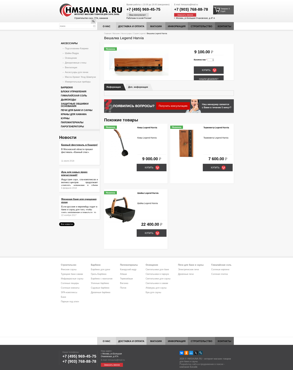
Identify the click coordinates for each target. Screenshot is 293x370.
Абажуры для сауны (156, 287)
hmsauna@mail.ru (189, 4)
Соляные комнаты (70, 287)
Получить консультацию (173, 105)
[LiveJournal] (201, 353)
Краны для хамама (74, 114)
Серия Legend (139, 33)
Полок (123, 287)
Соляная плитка (219, 274)
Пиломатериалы (72, 122)
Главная (107, 33)
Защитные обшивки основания (75, 105)
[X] (196, 353)
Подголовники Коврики (76, 48)
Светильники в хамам (157, 283)
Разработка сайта (189, 364)
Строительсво (68, 265)
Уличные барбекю (100, 283)
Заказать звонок (185, 15)
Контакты (224, 26)
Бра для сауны (153, 292)
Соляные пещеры (70, 283)
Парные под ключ (70, 301)
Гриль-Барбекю (98, 274)
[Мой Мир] (191, 353)
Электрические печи (188, 269)
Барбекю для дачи (100, 269)
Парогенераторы (72, 126)
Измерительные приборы (78, 81)
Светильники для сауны (158, 278)
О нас (106, 26)
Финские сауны (68, 269)
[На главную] (84, 10)
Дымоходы (68, 99)
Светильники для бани (157, 269)
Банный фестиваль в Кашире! (79, 144)
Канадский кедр (128, 269)
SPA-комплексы (69, 292)
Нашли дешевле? (208, 79)
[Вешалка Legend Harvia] (139, 75)
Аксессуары (126, 33)
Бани (63, 297)
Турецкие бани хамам (72, 274)
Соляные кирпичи (220, 269)
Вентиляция (71, 67)
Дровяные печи (186, 274)
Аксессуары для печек (76, 72)
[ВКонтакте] (182, 353)
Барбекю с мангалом (101, 278)
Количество (200, 60)
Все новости (67, 224)
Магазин (156, 26)
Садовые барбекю (100, 287)
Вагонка (124, 283)
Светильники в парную (157, 274)
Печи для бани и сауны (76, 110)
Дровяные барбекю (100, 292)
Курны (65, 118)
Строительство (201, 26)
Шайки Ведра (72, 53)
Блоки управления (73, 91)
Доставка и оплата (131, 26)
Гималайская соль (74, 95)
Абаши (123, 274)
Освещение (71, 58)
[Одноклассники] (186, 353)
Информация (113, 87)
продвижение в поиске (211, 364)
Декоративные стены (75, 62)
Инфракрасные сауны (72, 278)
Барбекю (67, 87)
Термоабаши (126, 278)
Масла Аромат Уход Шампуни (80, 77)
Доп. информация (138, 87)
